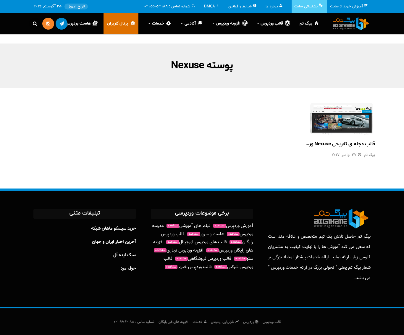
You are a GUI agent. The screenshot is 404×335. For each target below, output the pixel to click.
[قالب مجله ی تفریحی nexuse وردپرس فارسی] (341, 119)
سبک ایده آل (124, 255)
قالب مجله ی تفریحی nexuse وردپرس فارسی (328, 144)
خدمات (198, 322)
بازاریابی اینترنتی (223, 322)
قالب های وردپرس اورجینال (197, 242)
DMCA (209, 6)
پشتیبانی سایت (306, 6)
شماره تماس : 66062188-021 (134, 322)
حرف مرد (128, 268)
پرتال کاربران (117, 23)
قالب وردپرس (272, 322)
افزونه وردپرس (228, 23)
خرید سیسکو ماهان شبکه (113, 228)
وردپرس (249, 322)
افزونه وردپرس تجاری (179, 250)
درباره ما (272, 6)
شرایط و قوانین (240, 6)
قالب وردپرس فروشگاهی (204, 258)
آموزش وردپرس (234, 226)
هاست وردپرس (78, 23)
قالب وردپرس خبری (189, 267)
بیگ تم (306, 23)
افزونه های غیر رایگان (173, 322)
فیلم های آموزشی (189, 226)
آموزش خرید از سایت (346, 6)
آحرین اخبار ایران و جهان (114, 242)
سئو (244, 258)
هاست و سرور (206, 234)
